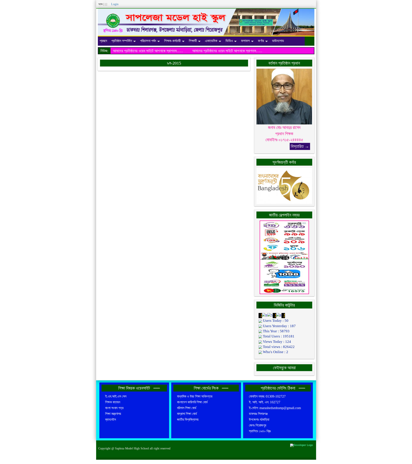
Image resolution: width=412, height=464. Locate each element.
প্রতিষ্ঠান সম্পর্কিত (121, 41)
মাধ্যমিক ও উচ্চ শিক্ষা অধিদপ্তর (194, 396)
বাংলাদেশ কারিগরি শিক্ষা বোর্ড (192, 402)
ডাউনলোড (278, 41)
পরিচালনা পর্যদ (148, 41)
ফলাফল (245, 41)
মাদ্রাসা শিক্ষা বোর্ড (187, 414)
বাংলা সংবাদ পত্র (114, 408)
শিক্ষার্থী (193, 41)
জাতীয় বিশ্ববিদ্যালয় (187, 419)
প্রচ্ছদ (103, 41)
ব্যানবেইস (110, 419)
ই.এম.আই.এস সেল (115, 396)
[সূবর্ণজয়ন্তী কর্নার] (284, 185)
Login (114, 4)
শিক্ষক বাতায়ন (112, 402)
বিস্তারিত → (300, 146)
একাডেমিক (211, 41)
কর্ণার (261, 41)
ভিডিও (229, 41)
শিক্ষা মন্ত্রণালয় (113, 414)
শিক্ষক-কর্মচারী (172, 41)
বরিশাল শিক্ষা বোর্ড (186, 408)
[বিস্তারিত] (284, 96)
